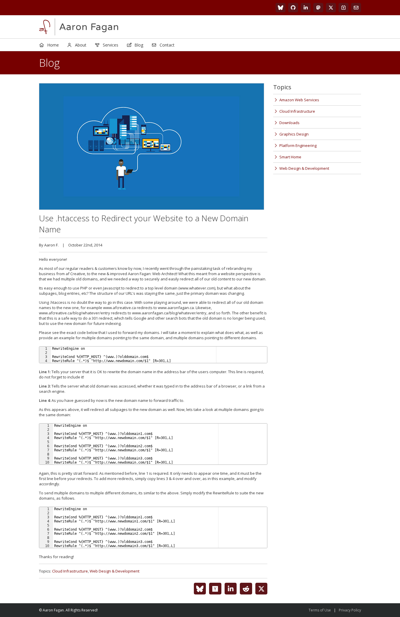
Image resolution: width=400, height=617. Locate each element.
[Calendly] (343, 7)
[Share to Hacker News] (215, 588)
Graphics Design (294, 134)
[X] (331, 7)
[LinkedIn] (306, 7)
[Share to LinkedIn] (231, 588)
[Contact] (356, 7)
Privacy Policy (350, 610)
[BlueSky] (281, 7)
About (80, 45)
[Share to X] (261, 588)
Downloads (289, 122)
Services (110, 45)
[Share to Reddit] (246, 588)
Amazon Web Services (299, 99)
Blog (138, 45)
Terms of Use (320, 610)
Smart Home (290, 157)
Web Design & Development (114, 571)
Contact (167, 45)
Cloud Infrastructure (70, 571)
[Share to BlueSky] (200, 588)
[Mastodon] (318, 7)
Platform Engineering (298, 145)
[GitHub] (293, 7)
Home (53, 45)
